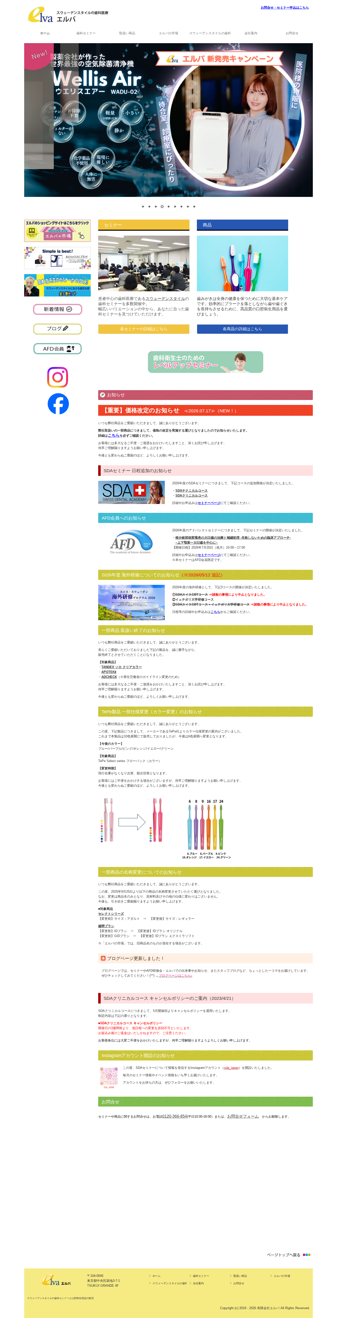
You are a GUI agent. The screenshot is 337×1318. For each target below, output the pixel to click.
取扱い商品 (127, 33)
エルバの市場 (168, 33)
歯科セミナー (86, 33)
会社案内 (250, 33)
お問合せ (292, 33)
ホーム (45, 33)
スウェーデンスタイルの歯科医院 (209, 33)
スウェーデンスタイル (165, 298)
